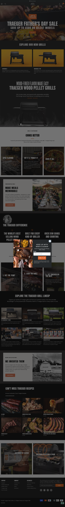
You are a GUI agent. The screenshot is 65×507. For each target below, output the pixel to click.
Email (34, 251)
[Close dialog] (50, 241)
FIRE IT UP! (42, 258)
